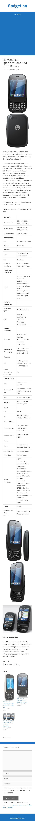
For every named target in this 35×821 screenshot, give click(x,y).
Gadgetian (17, 6)
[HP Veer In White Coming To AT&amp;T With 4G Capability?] (9, 716)
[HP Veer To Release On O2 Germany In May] (23, 685)
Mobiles (8, 738)
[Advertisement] (17, 35)
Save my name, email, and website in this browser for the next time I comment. (18, 790)
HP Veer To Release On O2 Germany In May (22, 700)
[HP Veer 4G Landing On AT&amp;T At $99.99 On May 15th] (9, 687)
